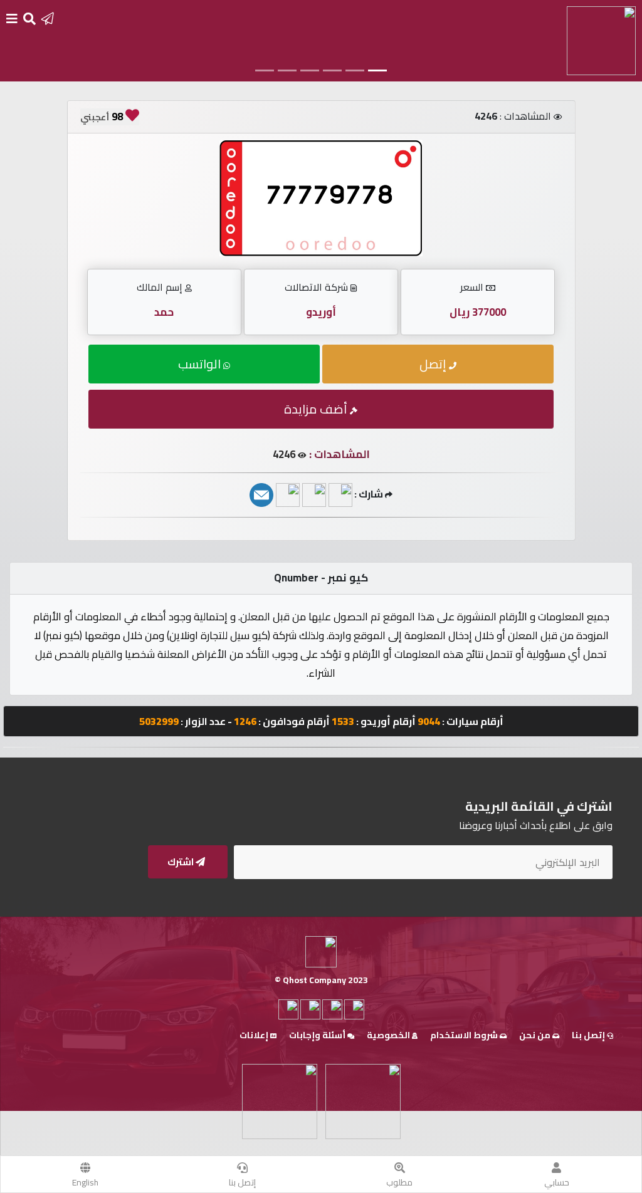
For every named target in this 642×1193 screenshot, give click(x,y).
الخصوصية (389, 1035)
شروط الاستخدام (465, 1035)
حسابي (556, 1182)
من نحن (535, 1035)
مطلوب (399, 1182)
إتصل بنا (242, 1182)
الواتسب (200, 363)
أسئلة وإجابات (318, 1035)
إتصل (434, 363)
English (85, 1182)
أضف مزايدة (317, 408)
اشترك (181, 862)
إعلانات (254, 1035)
